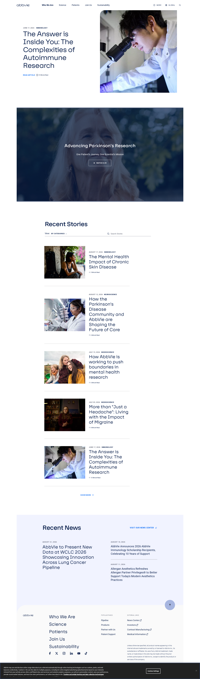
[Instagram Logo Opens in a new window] (64, 653)
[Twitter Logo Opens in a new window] (56, 653)
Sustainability (103, 5)
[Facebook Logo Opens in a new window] (50, 653)
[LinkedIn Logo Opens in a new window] (71, 653)
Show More (85, 495)
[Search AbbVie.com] (180, 5)
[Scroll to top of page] (170, 605)
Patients (75, 5)
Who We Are (47, 5)
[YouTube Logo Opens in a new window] (78, 653)
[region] (100, 671)
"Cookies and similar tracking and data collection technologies (83, 674)
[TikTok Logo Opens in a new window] (86, 653)
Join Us (88, 5)
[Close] (196, 670)
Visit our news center (142, 528)
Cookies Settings (153, 671)
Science (62, 5)
